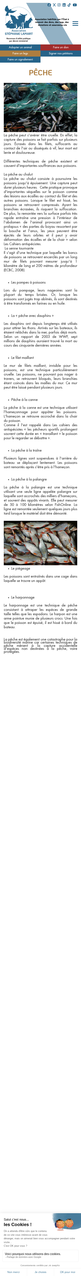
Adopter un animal (20, 47)
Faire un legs (20, 53)
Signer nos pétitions (61, 53)
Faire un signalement (20, 59)
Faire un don (61, 47)
